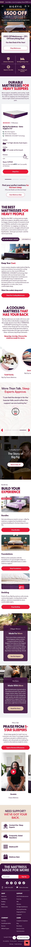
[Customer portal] (25, 6)
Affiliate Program (5, 928)
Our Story (3, 920)
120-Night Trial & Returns (22, 906)
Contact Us (19, 914)
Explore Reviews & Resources (15, 748)
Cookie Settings (18, 944)
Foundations (4, 899)
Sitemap (11, 944)
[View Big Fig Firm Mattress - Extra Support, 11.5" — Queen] (15, 113)
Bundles (3, 904)
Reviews (3, 926)
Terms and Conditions (23, 941)
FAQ (17, 901)
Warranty (19, 904)
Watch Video (15, 465)
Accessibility (6, 941)
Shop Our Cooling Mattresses (15, 295)
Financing (19, 899)
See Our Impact (15, 656)
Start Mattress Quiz (15, 195)
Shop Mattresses (15, 48)
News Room (19, 926)
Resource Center (20, 928)
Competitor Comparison (22, 920)
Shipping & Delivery (21, 912)
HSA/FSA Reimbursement (22, 896)
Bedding (3, 901)
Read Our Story (15, 708)
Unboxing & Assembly (22, 909)
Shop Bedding (15, 607)
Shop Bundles (15, 530)
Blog (18, 923)
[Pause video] (27, 257)
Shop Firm (15, 172)
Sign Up (24, 877)
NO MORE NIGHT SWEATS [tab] (10, 239)
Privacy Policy (13, 941)
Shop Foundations (15, 568)
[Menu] (2, 6)
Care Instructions (20, 931)
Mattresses (3, 896)
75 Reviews (14, 123)
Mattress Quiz (4, 906)
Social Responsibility (6, 923)
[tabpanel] (15, 270)
